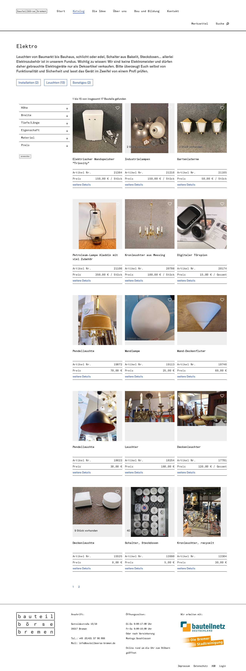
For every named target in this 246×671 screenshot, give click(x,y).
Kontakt (173, 11)
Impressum (184, 665)
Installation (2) (28, 82)
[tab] (44, 108)
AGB (213, 665)
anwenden (25, 156)
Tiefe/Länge (30, 122)
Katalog (79, 11)
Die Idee (99, 11)
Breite (26, 115)
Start (61, 11)
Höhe (24, 107)
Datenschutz (201, 665)
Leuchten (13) (55, 82)
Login (222, 665)
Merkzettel (199, 23)
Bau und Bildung (147, 11)
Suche (221, 23)
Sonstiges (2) (82, 82)
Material (28, 137)
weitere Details (82, 184)
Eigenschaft (30, 130)
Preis (25, 145)
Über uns (120, 11)
